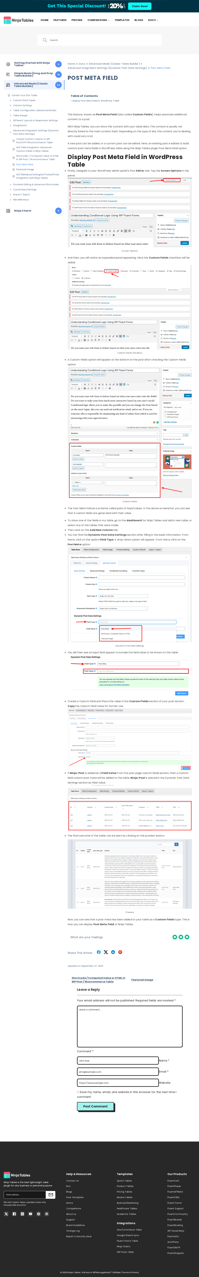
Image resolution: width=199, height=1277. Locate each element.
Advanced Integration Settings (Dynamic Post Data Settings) (36, 132)
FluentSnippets (175, 1253)
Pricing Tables (124, 1191)
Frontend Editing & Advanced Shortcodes (36, 184)
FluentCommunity (177, 1214)
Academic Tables (126, 1214)
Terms (125, 1272)
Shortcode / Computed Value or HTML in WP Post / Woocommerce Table (37, 157)
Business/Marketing (127, 1202)
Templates (122, 20)
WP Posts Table (125, 1252)
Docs (82, 64)
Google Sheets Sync (128, 1235)
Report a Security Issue (79, 1236)
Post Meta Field (24, 164)
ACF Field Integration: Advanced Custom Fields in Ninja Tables (34, 149)
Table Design (20, 115)
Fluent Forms (174, 1202)
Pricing (77, 20)
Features (60, 20)
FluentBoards (174, 1219)
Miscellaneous (21, 199)
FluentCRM (173, 1197)
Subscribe (50, 1195)
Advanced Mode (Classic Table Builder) (114, 64)
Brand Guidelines (75, 1225)
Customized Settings (24, 189)
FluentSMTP (173, 1247)
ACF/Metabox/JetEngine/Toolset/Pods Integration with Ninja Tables (37, 176)
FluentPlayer (174, 1186)
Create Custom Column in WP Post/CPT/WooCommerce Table (34, 140)
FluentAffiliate (175, 1191)
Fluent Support (175, 1208)
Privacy (135, 1272)
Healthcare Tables (127, 1208)
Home (45, 20)
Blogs (138, 20)
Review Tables (124, 1197)
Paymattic (173, 1236)
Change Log (73, 1230)
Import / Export (21, 194)
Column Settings (22, 105)
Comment (85, 1051)
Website (164, 1083)
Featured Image (25, 169)
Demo (69, 1202)
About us (71, 1214)
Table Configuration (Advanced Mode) (34, 110)
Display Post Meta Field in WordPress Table (95, 100)
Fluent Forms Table (127, 1240)
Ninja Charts (123, 1246)
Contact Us (72, 1180)
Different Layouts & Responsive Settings (35, 120)
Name (164, 1060)
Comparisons (73, 1208)
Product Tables (125, 1186)
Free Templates (75, 1197)
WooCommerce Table (129, 1229)
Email (164, 1072)
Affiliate (117, 1272)
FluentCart (173, 1180)
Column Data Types (24, 100)
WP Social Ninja (175, 1230)
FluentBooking (175, 1225)
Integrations (20, 125)
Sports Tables (124, 1180)
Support (70, 1219)
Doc (68, 1186)
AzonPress (173, 1242)
